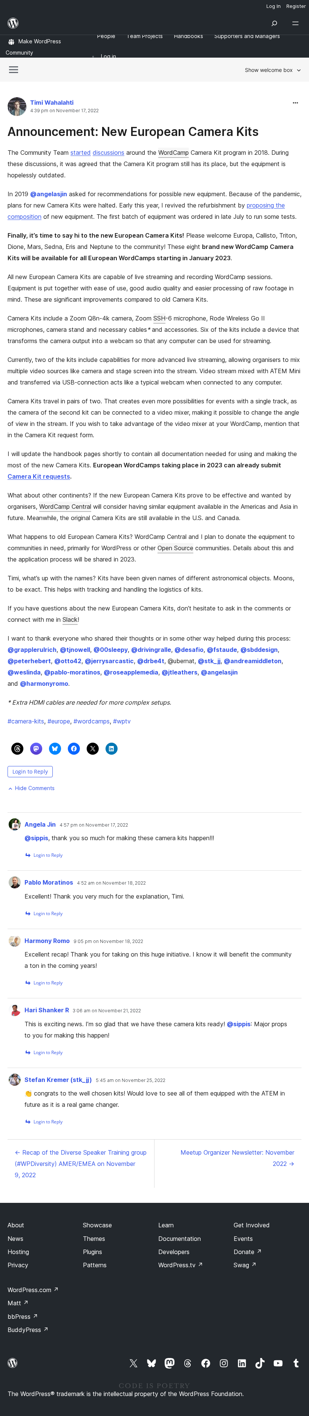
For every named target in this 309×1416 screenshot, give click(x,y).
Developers (174, 1252)
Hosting (18, 1252)
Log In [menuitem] (273, 6)
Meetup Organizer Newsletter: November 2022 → (237, 1158)
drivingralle (151, 649)
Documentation (179, 1238)
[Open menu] (297, 23)
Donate (248, 1252)
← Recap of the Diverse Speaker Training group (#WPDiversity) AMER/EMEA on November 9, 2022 (81, 1164)
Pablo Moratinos (48, 882)
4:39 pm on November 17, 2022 (64, 110)
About (16, 1225)
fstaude (222, 649)
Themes (94, 1238)
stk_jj (209, 661)
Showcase (97, 1225)
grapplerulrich (32, 649)
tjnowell (75, 649)
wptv (122, 721)
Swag (245, 1265)
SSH (159, 318)
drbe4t (150, 661)
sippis (36, 838)
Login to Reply (30, 771)
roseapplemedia (131, 672)
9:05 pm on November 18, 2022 (108, 941)
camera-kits (26, 721)
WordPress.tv (180, 1265)
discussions (108, 152)
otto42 (67, 661)
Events (243, 1238)
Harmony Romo (47, 941)
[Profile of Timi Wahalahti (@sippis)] (17, 108)
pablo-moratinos (72, 672)
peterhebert (29, 661)
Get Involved (252, 1225)
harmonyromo (44, 683)
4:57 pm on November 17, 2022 (94, 825)
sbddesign (259, 649)
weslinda (24, 672)
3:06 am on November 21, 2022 (107, 1010)
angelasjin (48, 194)
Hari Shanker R (46, 1010)
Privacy (18, 1265)
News (15, 1238)
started (80, 152)
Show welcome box (269, 70)
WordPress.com (33, 1290)
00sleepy (110, 649)
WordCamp (173, 152)
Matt (18, 1303)
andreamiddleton (252, 661)
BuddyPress (28, 1330)
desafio (188, 649)
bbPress (23, 1316)
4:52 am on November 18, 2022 (111, 883)
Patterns (95, 1265)
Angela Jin (40, 824)
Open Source (175, 548)
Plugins (92, 1252)
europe (58, 721)
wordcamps (91, 721)
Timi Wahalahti (51, 102)
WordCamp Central (65, 506)
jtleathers (179, 672)
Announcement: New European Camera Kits (133, 131)
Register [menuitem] (296, 6)
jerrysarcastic (109, 661)
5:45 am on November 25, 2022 (130, 1080)
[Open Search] (274, 23)
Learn (166, 1225)
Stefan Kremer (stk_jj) (58, 1079)
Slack (70, 619)
